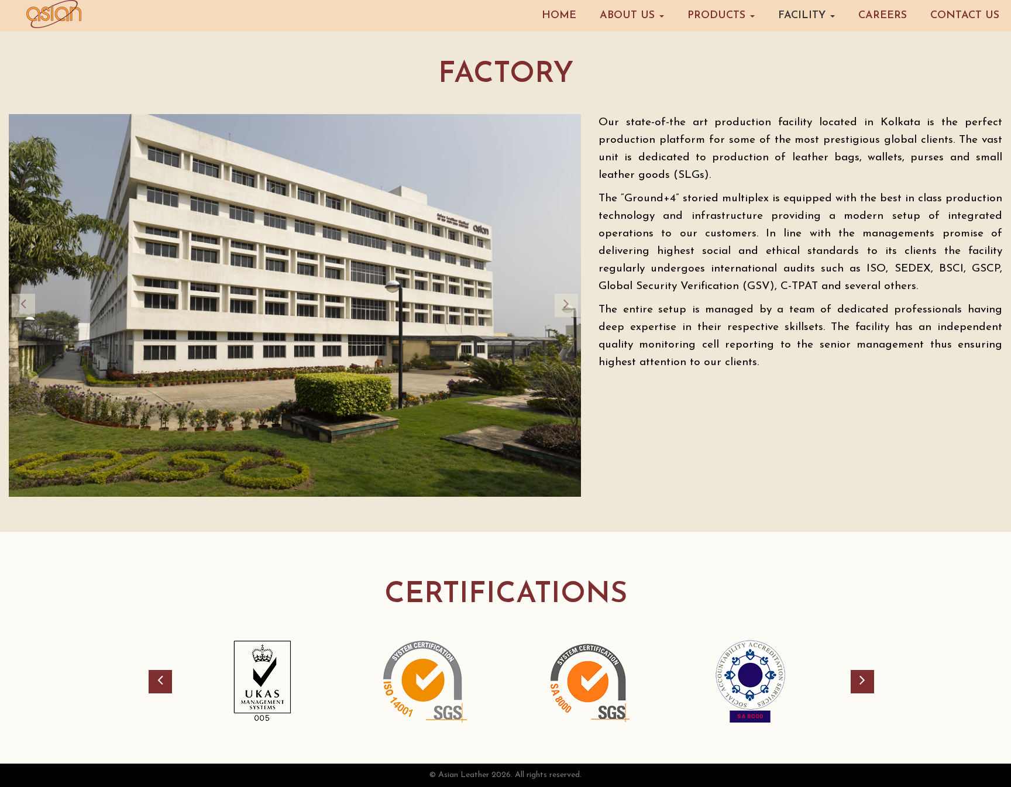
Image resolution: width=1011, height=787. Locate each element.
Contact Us (964, 16)
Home (559, 16)
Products (718, 16)
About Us (629, 16)
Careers (882, 16)
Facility (803, 16)
